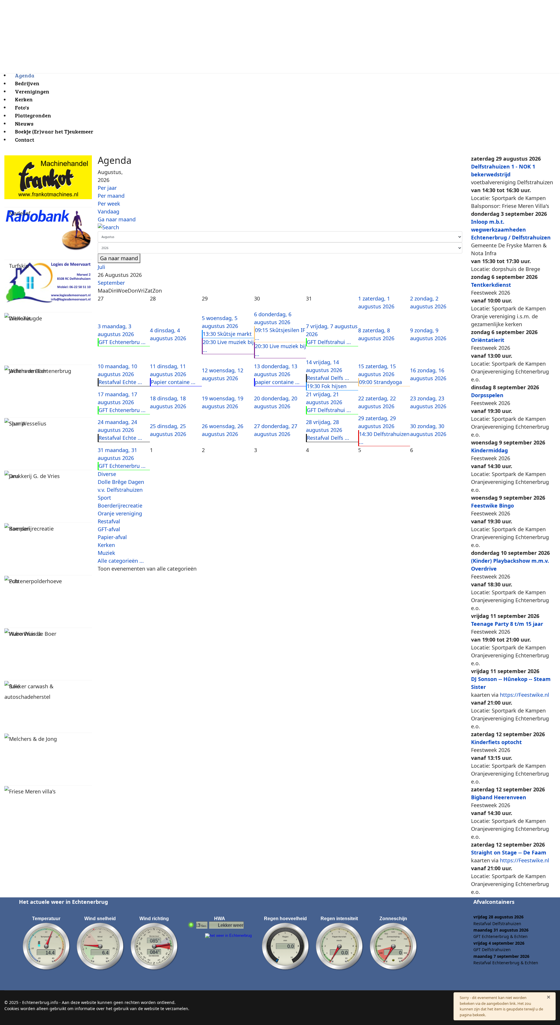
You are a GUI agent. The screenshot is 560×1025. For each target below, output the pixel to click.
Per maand (111, 195)
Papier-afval (112, 537)
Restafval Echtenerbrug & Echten (505, 962)
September (111, 282)
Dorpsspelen (487, 395)
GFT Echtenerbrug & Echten (500, 936)
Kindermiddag (489, 450)
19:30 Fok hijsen (326, 386)
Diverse (107, 473)
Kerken (106, 544)
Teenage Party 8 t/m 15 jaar (507, 623)
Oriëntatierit (487, 339)
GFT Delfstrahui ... (329, 341)
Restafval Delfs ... (328, 377)
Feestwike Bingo (492, 505)
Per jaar (107, 187)
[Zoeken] (280, 227)
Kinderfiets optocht (496, 742)
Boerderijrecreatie (120, 505)
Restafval (109, 521)
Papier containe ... (173, 381)
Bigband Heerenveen (498, 797)
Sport (104, 497)
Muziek (106, 552)
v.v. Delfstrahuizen (120, 489)
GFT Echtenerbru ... (122, 341)
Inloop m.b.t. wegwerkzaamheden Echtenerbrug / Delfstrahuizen (511, 229)
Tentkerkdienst (491, 284)
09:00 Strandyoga (380, 381)
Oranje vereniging (120, 513)
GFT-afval (109, 529)
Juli (101, 266)
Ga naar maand (117, 219)
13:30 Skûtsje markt (227, 333)
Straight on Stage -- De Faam (508, 852)
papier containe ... (277, 381)
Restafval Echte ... (120, 381)
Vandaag (108, 211)
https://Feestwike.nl (524, 694)
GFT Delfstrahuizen (492, 949)
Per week (109, 203)
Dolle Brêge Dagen (121, 481)
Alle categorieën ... (121, 560)
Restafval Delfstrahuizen (497, 923)
